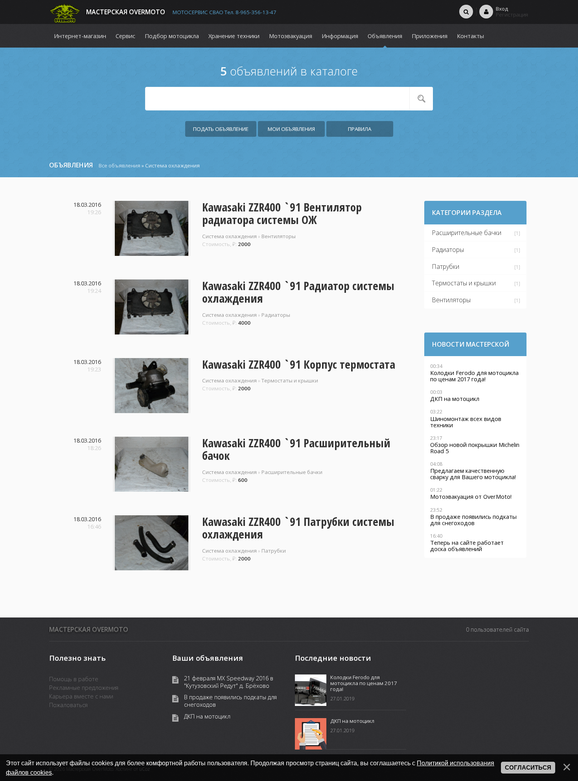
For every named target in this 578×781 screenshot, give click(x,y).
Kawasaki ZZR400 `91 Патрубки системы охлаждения (298, 528)
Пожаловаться (68, 705)
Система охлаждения (229, 236)
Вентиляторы (278, 236)
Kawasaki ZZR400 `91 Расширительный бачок (296, 449)
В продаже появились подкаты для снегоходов (230, 700)
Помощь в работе (73, 679)
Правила (359, 128)
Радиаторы (275, 314)
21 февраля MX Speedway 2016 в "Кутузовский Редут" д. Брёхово (228, 681)
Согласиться (528, 767)
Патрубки (273, 550)
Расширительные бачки (291, 472)
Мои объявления (291, 128)
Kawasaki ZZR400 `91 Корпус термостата (298, 364)
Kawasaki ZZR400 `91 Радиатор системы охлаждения (298, 292)
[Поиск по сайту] (466, 11)
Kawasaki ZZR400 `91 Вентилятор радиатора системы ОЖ (282, 213)
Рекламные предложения (83, 687)
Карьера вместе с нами (81, 696)
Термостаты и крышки (289, 380)
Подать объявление (221, 128)
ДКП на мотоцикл (207, 716)
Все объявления (119, 165)
